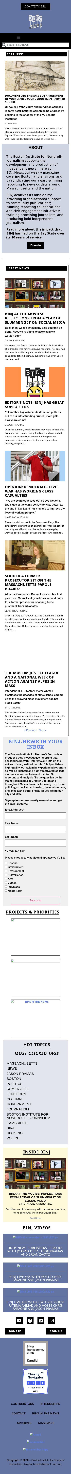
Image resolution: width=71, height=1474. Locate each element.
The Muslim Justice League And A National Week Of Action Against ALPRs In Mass (32, 679)
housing (15, 1133)
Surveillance (15, 875)
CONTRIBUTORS (22, 1403)
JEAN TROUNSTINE (16, 610)
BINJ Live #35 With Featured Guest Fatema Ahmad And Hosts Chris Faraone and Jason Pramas (35, 1305)
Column (14, 1099)
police (13, 1138)
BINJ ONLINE (12, 707)
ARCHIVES (24, 1423)
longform (17, 1094)
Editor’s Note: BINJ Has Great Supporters (34, 404)
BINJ (10, 1128)
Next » (42, 730)
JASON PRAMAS (14, 424)
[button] (18, 37)
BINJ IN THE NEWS (45, 1413)
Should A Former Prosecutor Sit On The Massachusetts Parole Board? (28, 582)
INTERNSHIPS (50, 1403)
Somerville (18, 1089)
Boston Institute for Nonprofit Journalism (28, 1116)
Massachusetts (22, 1063)
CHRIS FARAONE (15, 340)
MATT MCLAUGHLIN (16, 517)
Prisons (13, 863)
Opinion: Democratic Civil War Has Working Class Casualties (31, 491)
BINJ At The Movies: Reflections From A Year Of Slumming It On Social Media (35, 318)
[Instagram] (51, 1320)
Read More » (35, 1218)
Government (15, 867)
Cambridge (17, 1123)
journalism (18, 1109)
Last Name (11, 837)
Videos (12, 883)
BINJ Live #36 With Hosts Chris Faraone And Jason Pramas (35, 1278)
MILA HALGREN (11, 123)
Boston (14, 1078)
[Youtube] (19, 1320)
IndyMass (14, 887)
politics (14, 1084)
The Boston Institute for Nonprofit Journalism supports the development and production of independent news (34, 162)
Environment (16, 871)
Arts (10, 879)
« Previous (30, 730)
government (19, 1104)
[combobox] (35, 45)
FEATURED (15, 54)
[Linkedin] (40, 1320)
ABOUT (36, 147)
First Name (11, 823)
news (12, 1068)
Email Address (14, 809)
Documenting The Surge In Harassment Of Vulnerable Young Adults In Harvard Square (35, 99)
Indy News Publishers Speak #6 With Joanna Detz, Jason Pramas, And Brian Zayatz (35, 1251)
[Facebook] (30, 1320)
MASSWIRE (46, 1423)
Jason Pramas (20, 1074)
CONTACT (18, 1413)
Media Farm (15, 890)
